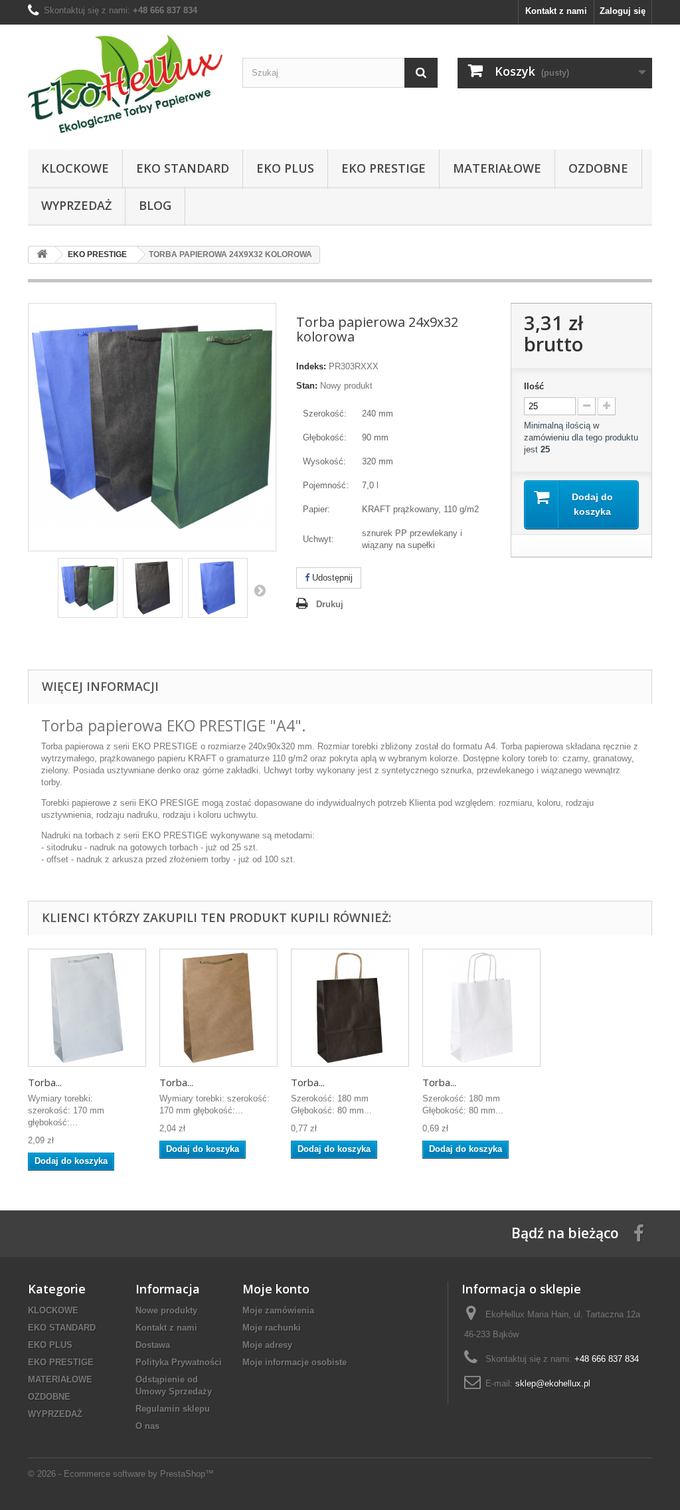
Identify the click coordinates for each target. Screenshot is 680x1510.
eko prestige (383, 168)
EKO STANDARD (62, 1328)
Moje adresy (267, 1345)
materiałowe (497, 168)
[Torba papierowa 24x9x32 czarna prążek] (153, 588)
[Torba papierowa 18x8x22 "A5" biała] (481, 1008)
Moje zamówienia (278, 1310)
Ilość (534, 386)
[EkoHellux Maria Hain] (125, 84)
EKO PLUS (50, 1345)
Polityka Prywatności (178, 1362)
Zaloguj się (622, 11)
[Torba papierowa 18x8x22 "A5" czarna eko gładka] (350, 1008)
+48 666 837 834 (165, 10)
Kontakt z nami (556, 11)
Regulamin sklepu (172, 1409)
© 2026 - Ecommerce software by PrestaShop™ (121, 1474)
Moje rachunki (271, 1328)
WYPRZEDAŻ (55, 1414)
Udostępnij (331, 578)
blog (155, 205)
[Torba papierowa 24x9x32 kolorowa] (87, 588)
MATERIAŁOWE (60, 1379)
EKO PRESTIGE (61, 1362)
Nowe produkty (166, 1310)
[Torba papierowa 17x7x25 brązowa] (218, 1008)
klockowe (75, 168)
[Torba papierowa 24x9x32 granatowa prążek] (218, 588)
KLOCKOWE (53, 1310)
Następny (259, 590)
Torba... (45, 1082)
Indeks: (311, 366)
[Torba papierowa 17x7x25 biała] (87, 1008)
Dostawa (152, 1345)
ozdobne (598, 168)
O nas (147, 1426)
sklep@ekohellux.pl (552, 1383)
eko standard (182, 168)
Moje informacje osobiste (294, 1362)
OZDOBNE (49, 1397)
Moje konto (275, 1289)
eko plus (285, 168)
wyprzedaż (76, 205)
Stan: (306, 386)
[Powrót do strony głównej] (41, 254)
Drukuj (329, 604)
